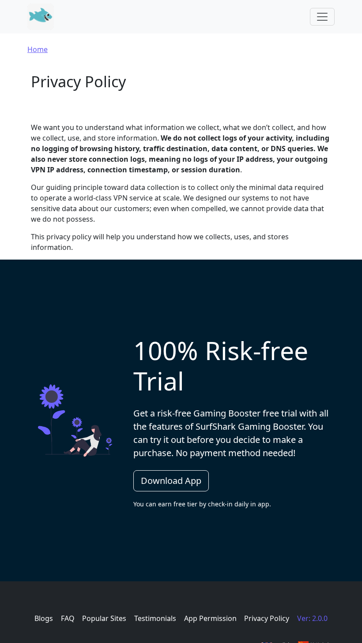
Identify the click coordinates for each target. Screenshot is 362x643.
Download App (171, 481)
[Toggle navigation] (322, 17)
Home (37, 49)
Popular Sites (104, 618)
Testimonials (155, 618)
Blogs (43, 618)
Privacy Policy (266, 618)
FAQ (68, 618)
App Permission (210, 618)
